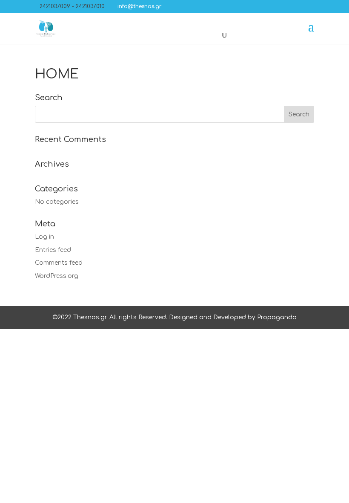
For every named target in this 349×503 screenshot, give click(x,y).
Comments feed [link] (59, 263)
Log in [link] (44, 237)
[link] (136, 6)
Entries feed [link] (53, 250)
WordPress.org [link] (56, 276)
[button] (170, 6)
